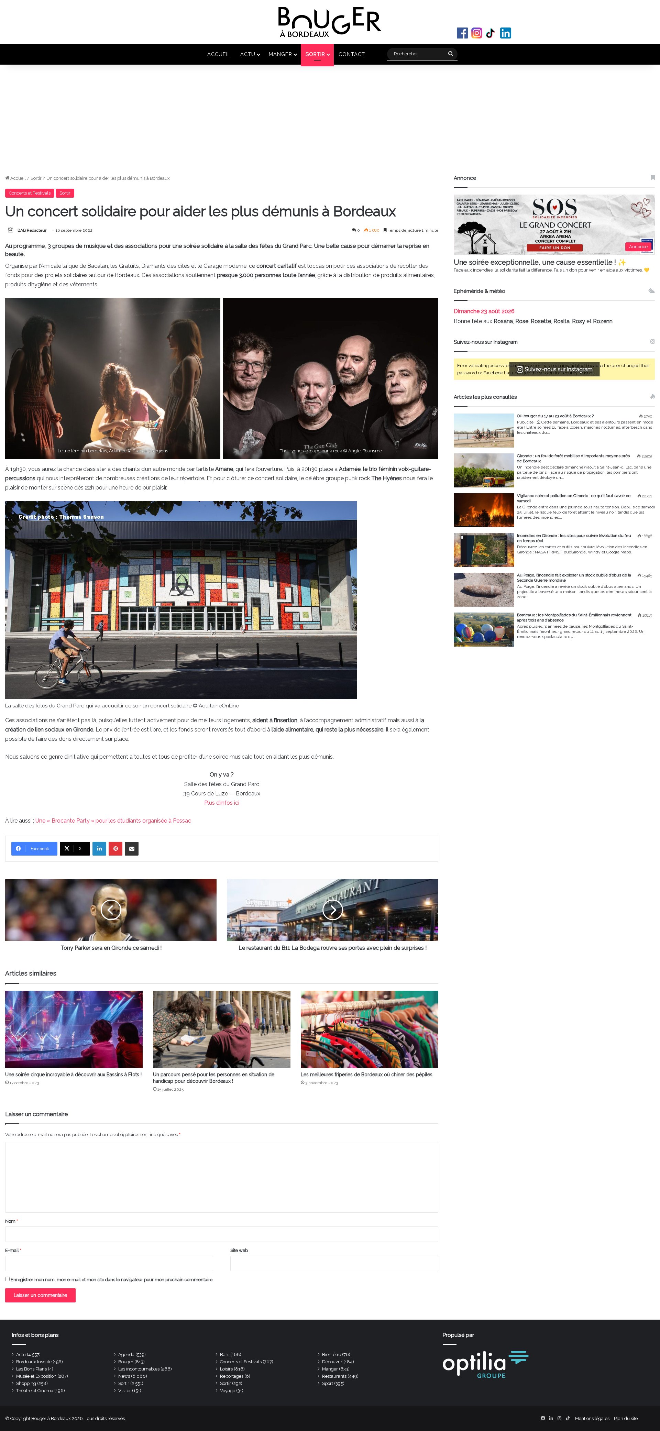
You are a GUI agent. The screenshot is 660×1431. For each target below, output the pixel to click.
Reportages (231, 1376)
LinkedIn (505, 32)
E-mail (13, 1250)
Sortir (315, 54)
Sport (327, 1383)
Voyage (227, 1390)
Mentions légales (592, 1418)
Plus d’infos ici (221, 803)
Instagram (476, 32)
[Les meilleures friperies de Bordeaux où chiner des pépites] (369, 1029)
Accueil (219, 54)
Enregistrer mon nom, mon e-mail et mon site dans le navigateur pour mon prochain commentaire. (112, 1279)
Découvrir (332, 1361)
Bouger (125, 1361)
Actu (247, 54)
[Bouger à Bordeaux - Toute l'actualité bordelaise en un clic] (330, 22)
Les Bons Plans (31, 1369)
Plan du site (626, 1418)
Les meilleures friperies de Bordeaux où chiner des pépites (366, 1074)
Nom (11, 1221)
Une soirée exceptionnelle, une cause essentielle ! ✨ (540, 262)
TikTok (491, 32)
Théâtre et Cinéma (34, 1390)
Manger (280, 54)
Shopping (26, 1383)
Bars (224, 1354)
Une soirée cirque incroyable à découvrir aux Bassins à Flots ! (73, 1074)
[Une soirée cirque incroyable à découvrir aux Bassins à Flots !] (74, 1029)
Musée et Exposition (36, 1376)
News (124, 1376)
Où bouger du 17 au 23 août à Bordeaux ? (555, 416)
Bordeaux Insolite (34, 1361)
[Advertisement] (330, 123)
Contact (352, 54)
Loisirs (226, 1369)
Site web (239, 1250)
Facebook (462, 32)
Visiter (124, 1390)
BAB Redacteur (32, 230)
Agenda (126, 1354)
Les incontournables (139, 1369)
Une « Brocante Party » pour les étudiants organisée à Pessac (113, 820)
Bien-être (331, 1354)
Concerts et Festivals (30, 193)
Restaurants (334, 1376)
